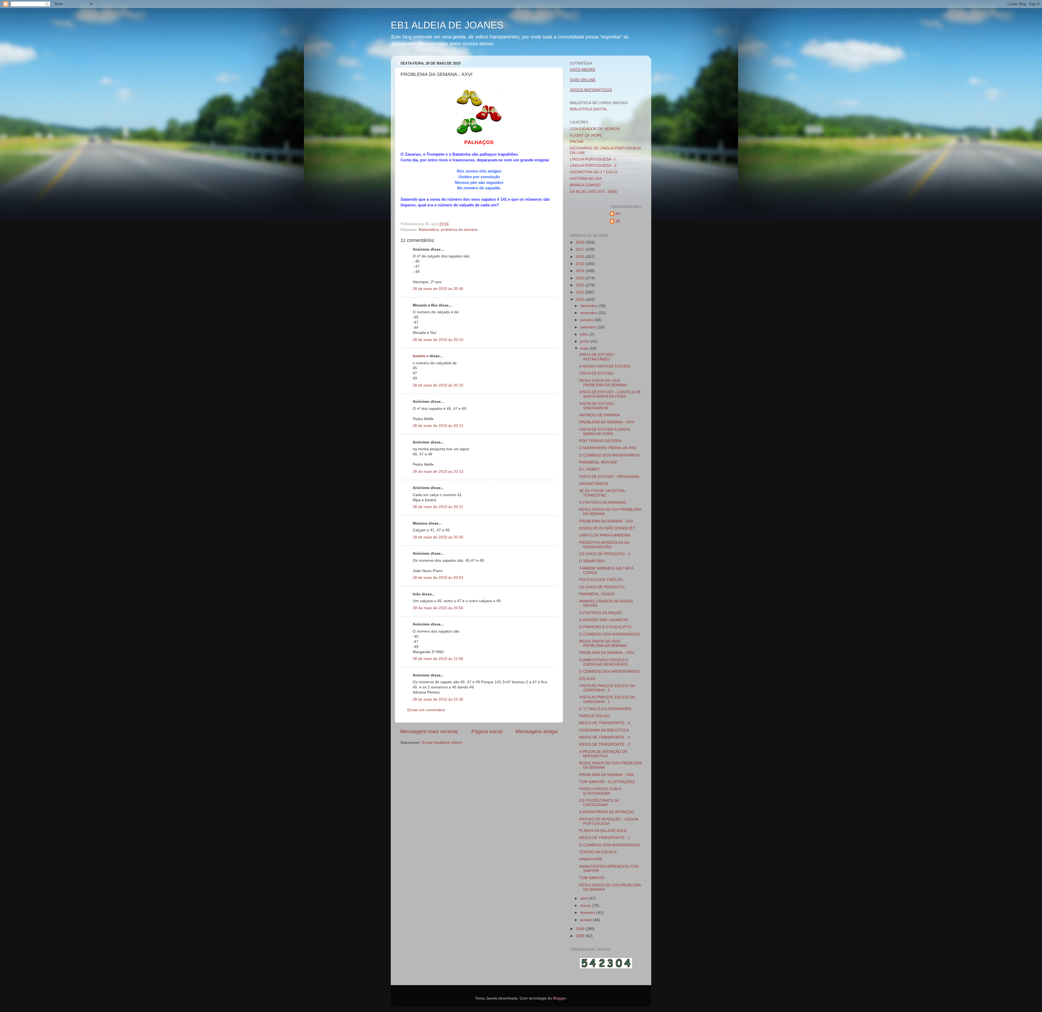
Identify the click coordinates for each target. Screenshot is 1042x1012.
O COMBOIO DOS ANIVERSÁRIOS (609, 455)
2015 (581, 264)
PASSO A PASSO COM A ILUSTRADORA (600, 791)
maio (585, 348)
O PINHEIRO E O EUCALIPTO (605, 627)
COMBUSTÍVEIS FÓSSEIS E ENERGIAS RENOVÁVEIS (603, 662)
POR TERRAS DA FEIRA (600, 441)
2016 (581, 257)
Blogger (559, 998)
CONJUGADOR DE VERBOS (595, 129)
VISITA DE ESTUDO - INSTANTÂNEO (597, 357)
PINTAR (576, 142)
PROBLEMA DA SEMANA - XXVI (606, 422)
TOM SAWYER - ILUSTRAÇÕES (607, 782)
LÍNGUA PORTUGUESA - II (593, 166)
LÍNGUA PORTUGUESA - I (592, 159)
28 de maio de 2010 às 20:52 (438, 578)
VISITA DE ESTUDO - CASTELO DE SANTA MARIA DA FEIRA (610, 394)
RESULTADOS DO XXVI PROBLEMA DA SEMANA (603, 383)
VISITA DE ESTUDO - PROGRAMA (609, 477)
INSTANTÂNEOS (593, 484)
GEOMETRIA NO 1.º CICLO (594, 172)
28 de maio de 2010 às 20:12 (438, 426)
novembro (589, 313)
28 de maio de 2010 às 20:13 (438, 472)
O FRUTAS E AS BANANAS (602, 502)
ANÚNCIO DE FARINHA (599, 415)
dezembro (589, 306)
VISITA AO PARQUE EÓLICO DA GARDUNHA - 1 (607, 699)
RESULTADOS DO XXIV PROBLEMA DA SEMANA (603, 643)
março (586, 906)
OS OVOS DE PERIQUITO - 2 (604, 554)
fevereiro (588, 913)
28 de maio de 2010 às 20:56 (438, 608)
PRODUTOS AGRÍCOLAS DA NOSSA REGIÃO (604, 545)
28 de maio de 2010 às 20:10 (438, 340)
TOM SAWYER (592, 878)
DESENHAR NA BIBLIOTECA (604, 730)
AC (618, 214)
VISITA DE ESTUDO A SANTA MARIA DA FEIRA (604, 431)
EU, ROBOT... (591, 469)
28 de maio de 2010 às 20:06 (438, 289)
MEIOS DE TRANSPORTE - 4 (604, 723)
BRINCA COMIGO (585, 185)
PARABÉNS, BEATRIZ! (598, 462)
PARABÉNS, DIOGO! (597, 594)
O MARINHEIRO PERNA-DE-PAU (607, 448)
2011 (580, 292)
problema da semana (459, 230)
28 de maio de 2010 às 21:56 (438, 659)
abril (584, 898)
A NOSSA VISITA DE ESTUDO (605, 366)
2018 (581, 242)
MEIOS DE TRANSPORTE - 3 (604, 737)
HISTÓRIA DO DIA (586, 179)
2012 (581, 285)
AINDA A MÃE (590, 859)
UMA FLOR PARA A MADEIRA (604, 535)
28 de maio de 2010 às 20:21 (438, 507)
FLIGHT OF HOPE (586, 135)
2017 (581, 249)
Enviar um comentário (426, 710)
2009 (581, 929)
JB (617, 221)
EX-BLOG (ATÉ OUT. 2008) (593, 192)
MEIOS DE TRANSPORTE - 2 (604, 744)
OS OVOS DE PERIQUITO (602, 587)
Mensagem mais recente (429, 731)
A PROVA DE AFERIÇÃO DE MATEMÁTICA (603, 754)
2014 (581, 271)
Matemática (429, 230)
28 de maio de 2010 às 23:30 (438, 699)
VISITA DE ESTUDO (596, 373)
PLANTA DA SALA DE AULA (602, 831)
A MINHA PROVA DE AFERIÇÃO (606, 812)
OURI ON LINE (583, 80)
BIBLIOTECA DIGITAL (589, 109)
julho (584, 334)
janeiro (586, 920)
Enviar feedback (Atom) (442, 742)
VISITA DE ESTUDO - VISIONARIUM (597, 406)
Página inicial (486, 731)
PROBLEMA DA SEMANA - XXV (606, 521)
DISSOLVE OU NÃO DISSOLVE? (607, 528)
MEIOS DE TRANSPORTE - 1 (604, 838)
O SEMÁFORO (592, 561)
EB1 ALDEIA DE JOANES (447, 25)
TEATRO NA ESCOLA (598, 852)
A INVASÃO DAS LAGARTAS (603, 620)
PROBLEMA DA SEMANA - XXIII (606, 775)
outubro (587, 320)
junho (585, 341)
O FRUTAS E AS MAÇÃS (600, 613)
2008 (581, 936)
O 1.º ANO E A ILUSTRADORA (605, 709)
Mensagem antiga (537, 731)
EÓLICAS (587, 679)
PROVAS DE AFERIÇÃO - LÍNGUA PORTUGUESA (608, 821)
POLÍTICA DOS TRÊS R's (601, 580)
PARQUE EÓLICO (594, 716)
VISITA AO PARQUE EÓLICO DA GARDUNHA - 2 (607, 688)
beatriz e (420, 356)
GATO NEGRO (582, 70)
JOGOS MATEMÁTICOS (591, 90)
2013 (581, 278)
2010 (581, 300)
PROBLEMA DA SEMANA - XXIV (606, 653)
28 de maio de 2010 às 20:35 (438, 537)
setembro (589, 327)
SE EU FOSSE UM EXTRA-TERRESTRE (602, 493)
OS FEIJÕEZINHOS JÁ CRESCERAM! (599, 803)
